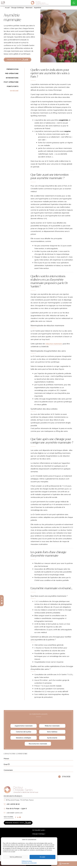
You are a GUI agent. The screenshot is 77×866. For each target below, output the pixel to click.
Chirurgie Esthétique (38, 834)
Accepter (42, 857)
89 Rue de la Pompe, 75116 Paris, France (20, 800)
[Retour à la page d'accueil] (21, 793)
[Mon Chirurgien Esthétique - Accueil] (40, 3)
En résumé (14, 91)
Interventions (12, 78)
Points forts (12, 86)
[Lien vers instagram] (1, 603)
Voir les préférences (16, 857)
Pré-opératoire (11, 73)
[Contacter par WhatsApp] (74, 3)
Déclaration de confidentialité (29, 863)
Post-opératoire (11, 82)
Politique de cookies (27, 861)
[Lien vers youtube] (1, 600)
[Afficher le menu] (3, 2)
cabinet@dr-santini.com (14, 813)
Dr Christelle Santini (38, 830)
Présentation (12, 69)
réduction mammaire (53, 344)
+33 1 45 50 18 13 (13, 804)
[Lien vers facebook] (2, 598)
